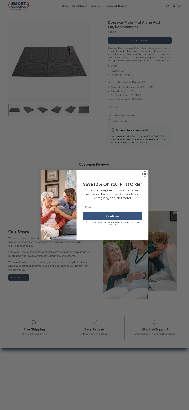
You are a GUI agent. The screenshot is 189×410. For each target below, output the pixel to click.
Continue (112, 216)
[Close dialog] (145, 174)
